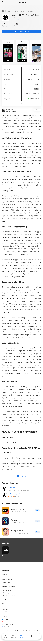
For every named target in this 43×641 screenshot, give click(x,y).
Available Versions (11, 483)
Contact (4, 577)
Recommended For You (13, 503)
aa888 (16, 630)
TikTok (4, 606)
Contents (37, 110)
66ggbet (36, 630)
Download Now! (21, 31)
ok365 (7, 630)
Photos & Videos (19, 11)
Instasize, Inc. (15, 20)
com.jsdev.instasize (31, 74)
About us (4, 574)
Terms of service (7, 579)
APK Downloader (7, 590)
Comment (23, 476)
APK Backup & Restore (9, 596)
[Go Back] (3, 2)
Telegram (4, 603)
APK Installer (6, 593)
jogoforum (26, 630)
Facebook (5, 609)
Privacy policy (6, 582)
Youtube (4, 612)
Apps (8, 11)
